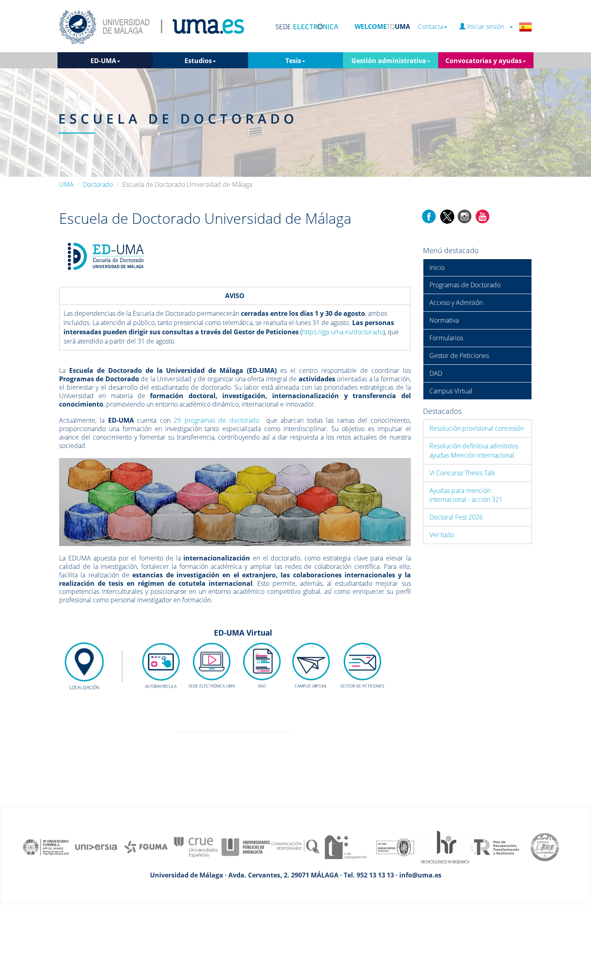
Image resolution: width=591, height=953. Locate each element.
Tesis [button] (293, 60)
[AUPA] (246, 846)
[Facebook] (429, 215)
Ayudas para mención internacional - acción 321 (466, 495)
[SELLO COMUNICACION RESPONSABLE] (295, 846)
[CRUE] (196, 846)
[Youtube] (482, 215)
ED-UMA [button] (103, 60)
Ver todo (441, 534)
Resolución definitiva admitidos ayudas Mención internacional (473, 451)
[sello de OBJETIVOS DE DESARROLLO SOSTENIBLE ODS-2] (46, 846)
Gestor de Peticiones (459, 355)
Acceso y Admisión (456, 302)
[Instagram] (465, 215)
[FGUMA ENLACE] (146, 846)
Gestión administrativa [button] (388, 60)
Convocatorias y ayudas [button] (483, 60)
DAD (435, 373)
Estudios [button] (198, 60)
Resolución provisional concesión (476, 428)
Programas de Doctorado (465, 284)
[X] (447, 215)
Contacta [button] (430, 26)
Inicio (437, 267)
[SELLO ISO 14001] (395, 846)
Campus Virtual (450, 391)
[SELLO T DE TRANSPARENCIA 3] (345, 846)
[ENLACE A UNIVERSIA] (96, 846)
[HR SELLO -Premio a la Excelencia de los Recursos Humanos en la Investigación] (445, 846)
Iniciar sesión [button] (487, 26)
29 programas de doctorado (216, 420)
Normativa (444, 320)
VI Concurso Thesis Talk (462, 472)
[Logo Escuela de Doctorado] (106, 256)
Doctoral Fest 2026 (456, 517)
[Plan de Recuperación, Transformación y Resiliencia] (495, 846)
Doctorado (98, 184)
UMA (66, 184)
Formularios (446, 337)
